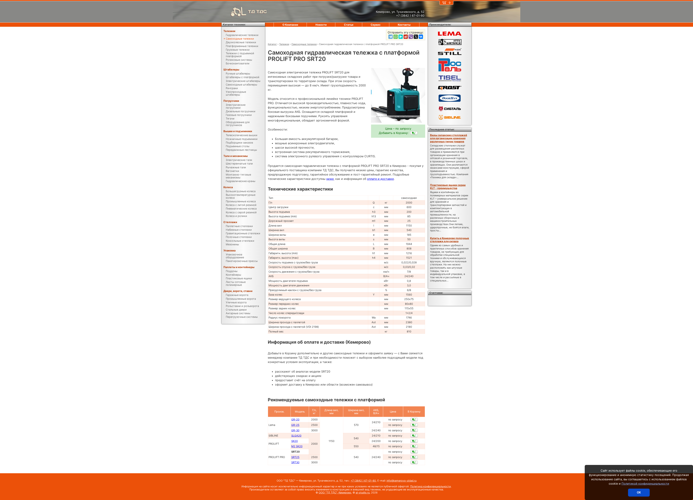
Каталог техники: (234, 24)
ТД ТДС (257, 11)
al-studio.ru (363, 492)
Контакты (404, 24)
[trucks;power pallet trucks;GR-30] (414, 430)
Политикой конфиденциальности (645, 483)
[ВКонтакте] (421, 37)
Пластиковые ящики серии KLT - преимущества (448, 186)
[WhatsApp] (395, 37)
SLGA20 (296, 435)
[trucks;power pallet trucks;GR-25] (414, 425)
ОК (639, 492)
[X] (416, 37)
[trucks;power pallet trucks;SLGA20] (414, 435)
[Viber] (411, 37)
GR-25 (295, 424)
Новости (321, 24)
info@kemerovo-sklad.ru (402, 480)
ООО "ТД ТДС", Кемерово (335, 492)
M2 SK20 (296, 446)
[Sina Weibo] (406, 37)
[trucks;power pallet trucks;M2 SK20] (414, 446)
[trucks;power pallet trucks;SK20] (414, 441)
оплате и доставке (380, 179)
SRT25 (295, 457)
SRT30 (295, 462)
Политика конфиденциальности (430, 486)
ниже (330, 179)
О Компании (290, 24)
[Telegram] (390, 37)
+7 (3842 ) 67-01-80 (363, 480)
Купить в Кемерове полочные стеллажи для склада (449, 240)
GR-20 (295, 419)
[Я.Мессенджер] (400, 37)
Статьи (348, 24)
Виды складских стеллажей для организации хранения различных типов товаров (448, 138)
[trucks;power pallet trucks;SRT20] (414, 133)
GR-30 (295, 430)
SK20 (294, 441)
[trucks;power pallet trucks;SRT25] (414, 457)
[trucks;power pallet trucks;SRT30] (414, 462)
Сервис (375, 24)
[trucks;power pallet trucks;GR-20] (414, 419)
